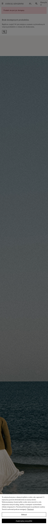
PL (30, 3)
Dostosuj (30, 509)
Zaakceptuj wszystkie (24, 521)
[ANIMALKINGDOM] (14, 4)
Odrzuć (24, 515)
